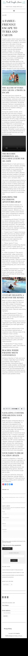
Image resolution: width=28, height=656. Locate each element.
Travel (8, 489)
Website (4, 523)
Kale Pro (18, 633)
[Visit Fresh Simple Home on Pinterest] (5, 597)
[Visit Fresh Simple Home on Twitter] (7, 597)
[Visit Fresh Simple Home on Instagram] (3, 597)
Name (3, 511)
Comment (4, 529)
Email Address (5, 517)
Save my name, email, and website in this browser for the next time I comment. (13, 542)
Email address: (6, 610)
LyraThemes (19, 635)
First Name (5, 605)
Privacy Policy (8, 628)
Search (14, 560)
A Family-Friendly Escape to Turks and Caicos (12, 569)
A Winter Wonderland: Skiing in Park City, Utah (13, 572)
